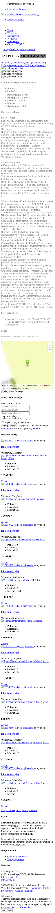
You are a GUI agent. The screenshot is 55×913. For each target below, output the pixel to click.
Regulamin (36, 888)
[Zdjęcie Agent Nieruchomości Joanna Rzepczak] (21, 620)
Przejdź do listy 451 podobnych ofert (19, 810)
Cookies (19, 890)
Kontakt (29, 890)
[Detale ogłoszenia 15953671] (17, 646)
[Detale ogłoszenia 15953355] (17, 768)
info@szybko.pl (9, 877)
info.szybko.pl (8, 880)
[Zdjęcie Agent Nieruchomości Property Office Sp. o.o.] (25, 661)
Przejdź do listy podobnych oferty (20, 49)
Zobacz (4, 481)
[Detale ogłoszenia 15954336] (17, 606)
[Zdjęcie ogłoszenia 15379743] (12, 65)
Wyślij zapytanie (9, 425)
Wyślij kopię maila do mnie (18, 422)
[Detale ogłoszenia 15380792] (17, 524)
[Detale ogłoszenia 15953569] (17, 687)
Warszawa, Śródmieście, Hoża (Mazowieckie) (23, 62)
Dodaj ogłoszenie (15, 859)
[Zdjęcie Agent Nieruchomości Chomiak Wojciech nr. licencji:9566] (27, 458)
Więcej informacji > (21, 907)
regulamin (6, 428)
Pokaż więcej (45, 307)
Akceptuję (6, 910)
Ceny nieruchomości (17, 9)
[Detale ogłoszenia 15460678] (17, 484)
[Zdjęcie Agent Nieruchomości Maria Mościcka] (21, 580)
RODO (36, 428)
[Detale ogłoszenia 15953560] (17, 727)
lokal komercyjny (10, 446)
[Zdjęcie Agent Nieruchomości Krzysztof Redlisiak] (23, 499)
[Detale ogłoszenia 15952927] (17, 565)
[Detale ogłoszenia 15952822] (17, 440)
